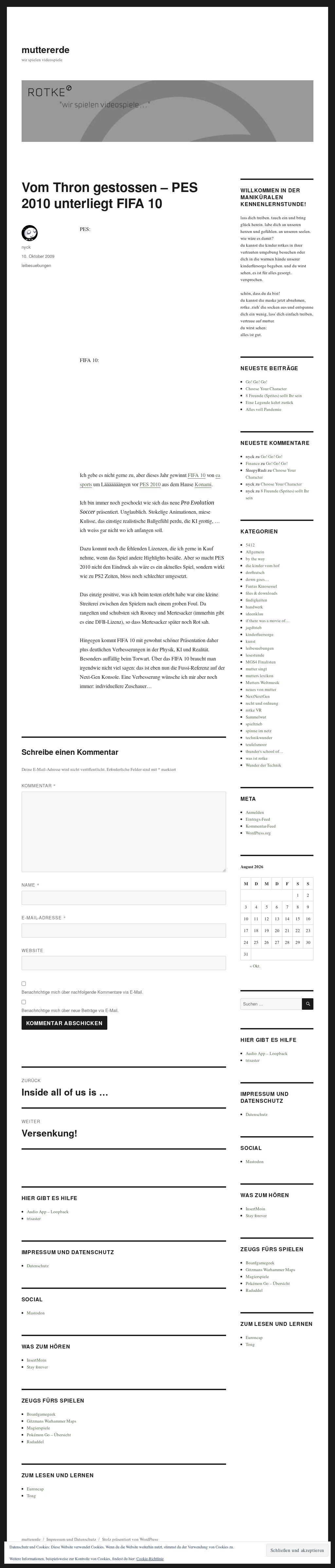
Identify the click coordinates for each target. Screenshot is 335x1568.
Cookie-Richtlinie (150, 1558)
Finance (253, 463)
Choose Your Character (266, 389)
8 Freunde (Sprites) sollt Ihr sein (274, 395)
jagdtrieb (254, 627)
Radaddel (35, 1441)
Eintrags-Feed (258, 819)
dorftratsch (255, 572)
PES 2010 (150, 484)
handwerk (254, 607)
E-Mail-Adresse (44, 917)
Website (33, 950)
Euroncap (35, 1489)
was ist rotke (257, 758)
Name (31, 885)
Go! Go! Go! (256, 382)
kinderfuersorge (259, 634)
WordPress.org (258, 833)
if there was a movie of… (268, 620)
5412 (250, 545)
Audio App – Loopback (48, 1211)
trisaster (34, 1218)
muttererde (46, 49)
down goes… (257, 579)
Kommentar (39, 785)
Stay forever (37, 1367)
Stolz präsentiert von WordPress (130, 1539)
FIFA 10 (196, 474)
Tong (31, 1496)
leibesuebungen (36, 265)
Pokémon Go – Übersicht (49, 1435)
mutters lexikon (259, 676)
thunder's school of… (264, 751)
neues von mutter (261, 689)
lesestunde (255, 655)
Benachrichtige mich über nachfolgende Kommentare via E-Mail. (82, 992)
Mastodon (36, 1313)
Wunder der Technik (263, 765)
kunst (251, 641)
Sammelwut (256, 717)
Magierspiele (38, 1428)
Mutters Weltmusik (262, 682)
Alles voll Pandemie (263, 409)
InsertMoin (36, 1360)
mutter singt (256, 669)
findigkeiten (256, 600)
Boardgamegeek (41, 1414)
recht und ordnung (262, 703)
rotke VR (254, 710)
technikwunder (259, 737)
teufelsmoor (256, 744)
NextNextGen (258, 696)
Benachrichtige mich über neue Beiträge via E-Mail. (70, 1010)
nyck (26, 247)
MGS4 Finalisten (261, 662)
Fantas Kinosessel (261, 586)
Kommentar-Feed (261, 826)
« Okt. (255, 966)
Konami (203, 484)
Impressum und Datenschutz (71, 1539)
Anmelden (255, 812)
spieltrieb (254, 724)
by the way (255, 559)
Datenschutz (38, 1266)
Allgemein (255, 552)
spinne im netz (259, 731)
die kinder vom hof (262, 565)
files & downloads (261, 593)
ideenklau (254, 614)
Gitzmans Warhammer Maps (51, 1421)
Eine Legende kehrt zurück (269, 402)
